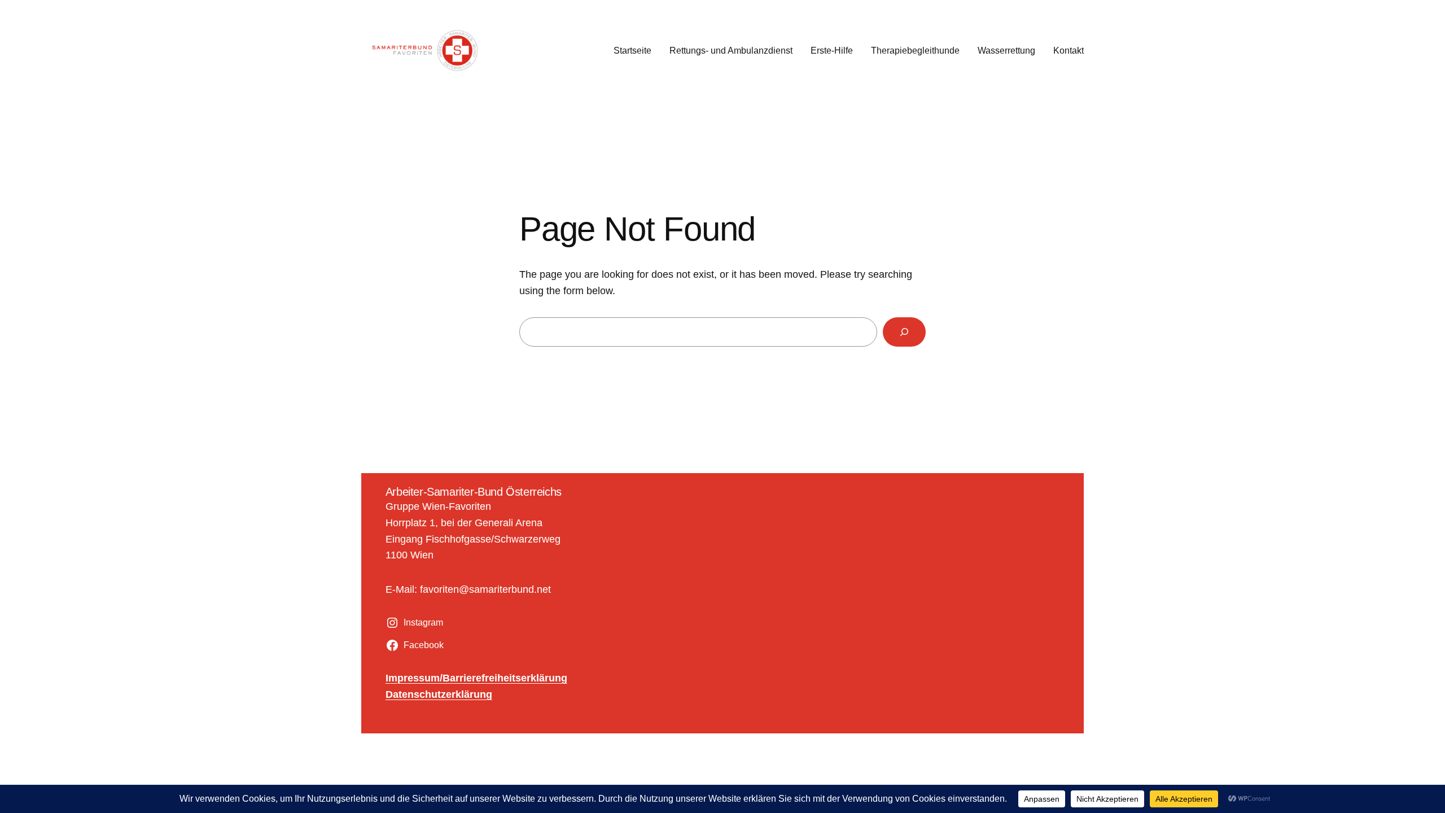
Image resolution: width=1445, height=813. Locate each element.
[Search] (904, 332)
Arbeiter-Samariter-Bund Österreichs (474, 492)
